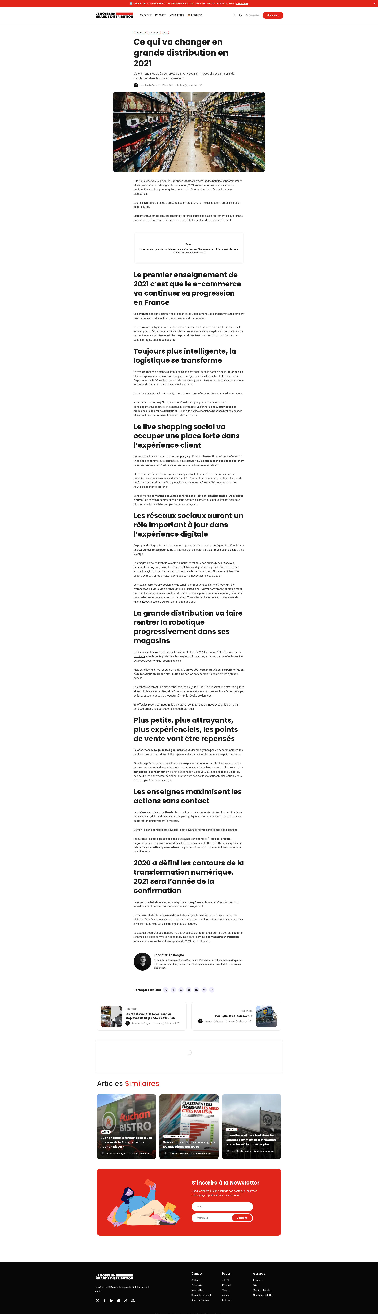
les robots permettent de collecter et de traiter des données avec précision (188, 704)
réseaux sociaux (206, 545)
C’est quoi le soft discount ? (233, 1016)
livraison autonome (148, 652)
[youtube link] (133, 1301)
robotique (222, 376)
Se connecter (252, 15)
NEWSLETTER (176, 15)
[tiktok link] (126, 1301)
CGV (255, 1285)
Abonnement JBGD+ (263, 1295)
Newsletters (197, 1290)
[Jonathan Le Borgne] (136, 85)
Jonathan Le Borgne (149, 85)
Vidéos (225, 1290)
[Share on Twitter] (165, 990)
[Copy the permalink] (211, 990)
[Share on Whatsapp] (188, 990)
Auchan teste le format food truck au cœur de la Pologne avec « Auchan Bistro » (126, 1142)
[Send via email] (204, 990)
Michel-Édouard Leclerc (147, 601)
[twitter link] (97, 1301)
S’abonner (273, 15)
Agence (226, 1295)
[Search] (234, 15)
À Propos (258, 1280)
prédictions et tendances (199, 220)
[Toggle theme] (240, 15)
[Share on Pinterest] (181, 990)
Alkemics (162, 393)
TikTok (186, 567)
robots (164, 669)
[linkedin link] (112, 1301)
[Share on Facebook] (173, 990)
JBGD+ (225, 1280)
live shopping (177, 456)
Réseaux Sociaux (200, 1300)
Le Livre (226, 1300)
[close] (374, 3)
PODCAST (160, 15)
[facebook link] (104, 1301)
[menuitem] (146, 15)
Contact (195, 1280)
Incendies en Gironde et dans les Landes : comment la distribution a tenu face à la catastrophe (251, 1139)
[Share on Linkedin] (196, 990)
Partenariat (197, 1285)
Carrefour (155, 482)
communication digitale (222, 549)
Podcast (226, 1285)
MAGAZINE (146, 15)
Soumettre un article (201, 1295)
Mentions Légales (262, 1290)
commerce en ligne (148, 313)
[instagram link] (119, 1301)
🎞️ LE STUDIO (195, 15)
